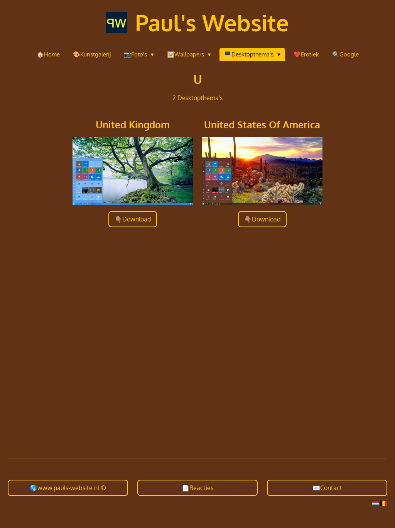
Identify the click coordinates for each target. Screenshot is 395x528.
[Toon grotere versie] (133, 171)
